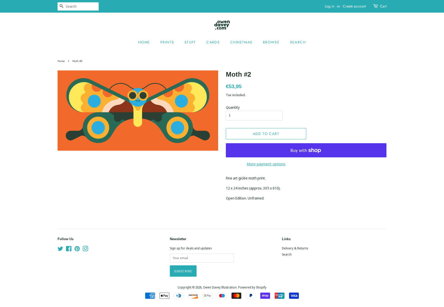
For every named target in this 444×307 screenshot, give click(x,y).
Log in (329, 6)
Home (144, 42)
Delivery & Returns (295, 248)
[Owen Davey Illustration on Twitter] (60, 250)
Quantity (233, 107)
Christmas (241, 42)
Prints (167, 42)
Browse (271, 42)
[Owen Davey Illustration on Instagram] (85, 250)
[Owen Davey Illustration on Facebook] (69, 250)
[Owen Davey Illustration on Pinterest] (77, 250)
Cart (383, 6)
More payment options (266, 163)
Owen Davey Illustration (220, 287)
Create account (354, 6)
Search (298, 42)
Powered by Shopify (252, 287)
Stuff (190, 42)
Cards (213, 42)
